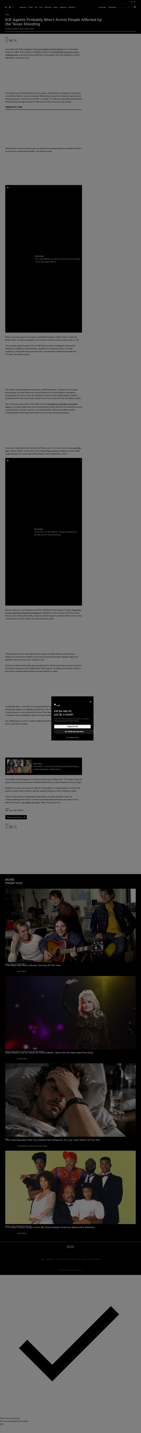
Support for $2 (72, 726)
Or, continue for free (72, 737)
